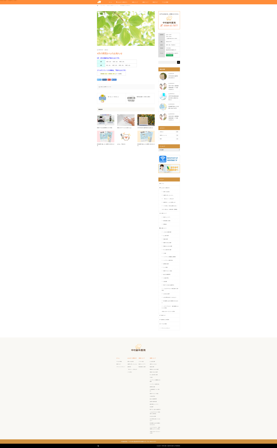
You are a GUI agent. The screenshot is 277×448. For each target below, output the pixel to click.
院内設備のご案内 (166, 220)
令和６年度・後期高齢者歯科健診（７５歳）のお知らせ (174, 118)
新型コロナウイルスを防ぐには (124, 127)
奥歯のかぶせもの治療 (167, 246)
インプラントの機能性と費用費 (169, 256)
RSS (98, 446)
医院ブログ (155, 2)
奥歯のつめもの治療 (167, 242)
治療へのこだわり (153, 364)
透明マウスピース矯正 (167, 270)
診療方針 (129, 366)
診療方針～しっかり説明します (169, 202)
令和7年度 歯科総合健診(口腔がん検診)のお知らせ (173, 98)
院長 (169, 138)
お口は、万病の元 (121, 144)
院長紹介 (165, 224)
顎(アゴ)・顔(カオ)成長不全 (168, 285)
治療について (145, 2)
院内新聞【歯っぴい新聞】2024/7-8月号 (174, 107)
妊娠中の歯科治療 (153, 401)
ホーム (110, 2)
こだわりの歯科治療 (167, 232)
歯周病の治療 (166, 263)
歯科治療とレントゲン (154, 404)
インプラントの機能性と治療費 (155, 380)
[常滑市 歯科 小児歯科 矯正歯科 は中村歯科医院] (138, 350)
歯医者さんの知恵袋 (164, 319)
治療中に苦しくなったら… (168, 195)
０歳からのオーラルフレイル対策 (168, 311)
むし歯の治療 (166, 235)
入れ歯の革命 (166, 277)
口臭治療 (165, 281)
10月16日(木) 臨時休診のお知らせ (145, 127)
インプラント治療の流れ (168, 260)
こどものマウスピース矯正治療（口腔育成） (170, 289)
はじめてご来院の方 (132, 358)
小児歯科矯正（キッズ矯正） (154, 390)
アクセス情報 (165, 2)
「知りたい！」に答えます (168, 198)
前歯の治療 (165, 239)
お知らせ (106, 49)
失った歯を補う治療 (167, 249)
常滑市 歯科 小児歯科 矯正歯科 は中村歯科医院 (171, 445)
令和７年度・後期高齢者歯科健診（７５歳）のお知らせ (174, 87)
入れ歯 (164, 253)
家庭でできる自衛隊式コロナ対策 (104, 127)
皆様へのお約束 (166, 191)
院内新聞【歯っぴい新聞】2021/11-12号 (146, 145)
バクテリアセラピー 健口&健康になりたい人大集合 (170, 307)
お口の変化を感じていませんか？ (169, 297)
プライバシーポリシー (165, 328)
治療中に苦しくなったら (132, 364)
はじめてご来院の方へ (122, 2)
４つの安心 (130, 372)
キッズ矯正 (165, 267)
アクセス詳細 (169, 55)
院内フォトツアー (166, 217)
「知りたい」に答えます (132, 369)
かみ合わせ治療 (166, 293)
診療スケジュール (107, 86)
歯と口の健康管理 (166, 274)
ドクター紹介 (141, 361)
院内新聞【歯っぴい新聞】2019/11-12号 (105, 145)
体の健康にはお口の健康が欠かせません (170, 301)
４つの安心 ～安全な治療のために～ (170, 205)
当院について (135, 2)
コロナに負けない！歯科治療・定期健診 (169, 209)
